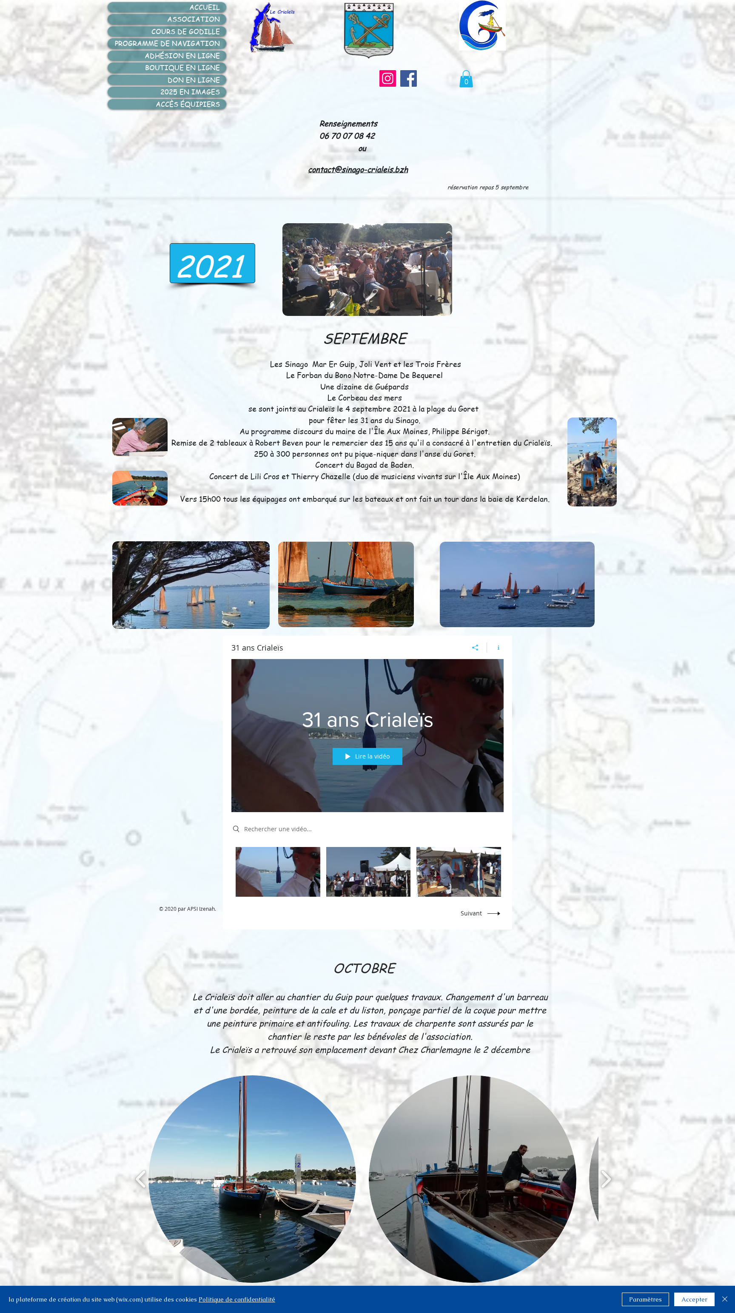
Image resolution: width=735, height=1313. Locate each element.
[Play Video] (278, 872)
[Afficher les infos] (495, 647)
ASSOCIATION (193, 19)
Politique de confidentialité (237, 1299)
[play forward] (605, 1179)
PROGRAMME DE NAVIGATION (167, 43)
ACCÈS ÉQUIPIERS (188, 104)
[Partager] (475, 647)
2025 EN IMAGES (190, 92)
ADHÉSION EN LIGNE (182, 55)
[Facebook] (408, 78)
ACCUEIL (204, 7)
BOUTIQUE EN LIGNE (182, 67)
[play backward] (141, 1179)
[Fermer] (725, 1299)
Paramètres (645, 1299)
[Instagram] (387, 78)
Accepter (694, 1299)
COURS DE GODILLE (185, 31)
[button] (466, 79)
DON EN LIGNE (194, 80)
